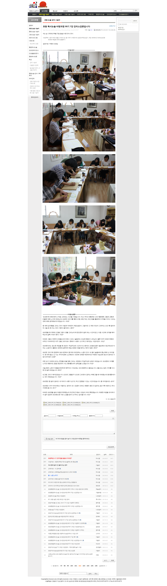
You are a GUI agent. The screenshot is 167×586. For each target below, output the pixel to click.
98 (64, 566)
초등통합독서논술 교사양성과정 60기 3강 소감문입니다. (65, 540)
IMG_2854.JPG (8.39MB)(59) (53, 405)
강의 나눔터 (33, 62)
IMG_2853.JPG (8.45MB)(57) (91, 402)
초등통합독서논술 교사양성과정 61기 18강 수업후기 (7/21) (66, 530)
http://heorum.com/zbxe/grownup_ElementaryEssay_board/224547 (61, 30)
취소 (96, 573)
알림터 (34, 14)
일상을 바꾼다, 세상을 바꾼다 (35, 69)
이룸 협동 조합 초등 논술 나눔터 (35, 92)
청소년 (55, 11)
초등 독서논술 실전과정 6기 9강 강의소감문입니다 (63, 513)
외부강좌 (31, 78)
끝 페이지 (102, 566)
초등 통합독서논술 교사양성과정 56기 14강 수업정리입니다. (66, 527)
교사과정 (44, 11)
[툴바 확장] (113, 418)
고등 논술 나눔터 (69, 14)
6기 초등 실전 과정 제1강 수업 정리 (59, 499)
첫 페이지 (56, 566)
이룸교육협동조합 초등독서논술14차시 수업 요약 (63, 533)
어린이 (65, 11)
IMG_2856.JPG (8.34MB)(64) (72, 405)
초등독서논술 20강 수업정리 (56, 496)
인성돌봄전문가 (123, 14)
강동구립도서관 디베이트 (34, 82)
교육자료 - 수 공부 (53, 468)
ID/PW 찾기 (121, 29)
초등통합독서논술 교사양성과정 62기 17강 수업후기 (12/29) (66, 523)
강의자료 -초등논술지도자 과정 (57, 479)
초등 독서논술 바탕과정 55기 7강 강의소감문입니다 (66, 26)
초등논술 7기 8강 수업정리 (56, 509)
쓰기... (106, 560)
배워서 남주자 (34, 11)
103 (84, 566)
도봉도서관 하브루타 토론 (35, 87)
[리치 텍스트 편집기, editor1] (79, 425)
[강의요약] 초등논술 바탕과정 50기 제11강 (61, 516)
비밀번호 (60, 416)
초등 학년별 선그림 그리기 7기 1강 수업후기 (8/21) (63, 503)
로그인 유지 (123, 24)
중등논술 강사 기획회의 (35, 74)
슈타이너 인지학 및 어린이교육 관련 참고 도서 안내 (63, 486)
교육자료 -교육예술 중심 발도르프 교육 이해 (61, 472)
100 (71, 566)
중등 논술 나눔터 (57, 14)
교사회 (76, 11)
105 (92, 566)
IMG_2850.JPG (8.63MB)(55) (72, 402)
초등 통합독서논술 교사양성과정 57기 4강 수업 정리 (64, 544)
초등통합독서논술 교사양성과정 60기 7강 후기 (62, 537)
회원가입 (120, 27)
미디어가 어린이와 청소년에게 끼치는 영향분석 (62, 482)
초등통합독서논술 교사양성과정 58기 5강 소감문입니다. (65, 492)
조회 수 (111, 454)
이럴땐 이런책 (34, 65)
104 (88, 566)
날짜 (105, 454)
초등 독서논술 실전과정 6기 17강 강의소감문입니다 (64, 520)
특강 (30, 59)
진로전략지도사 (111, 14)
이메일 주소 (76, 416)
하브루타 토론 (34, 44)
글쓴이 (46, 416)
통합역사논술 (100, 14)
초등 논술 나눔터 (44, 14)
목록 (112, 411)
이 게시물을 (110, 399)
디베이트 (91, 14)
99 (68, 566)
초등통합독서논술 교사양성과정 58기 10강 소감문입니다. (65, 506)
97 (61, 566)
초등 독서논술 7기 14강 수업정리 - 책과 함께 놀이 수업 (64, 547)
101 (76, 566)
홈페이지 (92, 416)
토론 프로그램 (81, 14)
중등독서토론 (33, 56)
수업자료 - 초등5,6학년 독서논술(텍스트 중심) (62, 462)
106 (96, 566)
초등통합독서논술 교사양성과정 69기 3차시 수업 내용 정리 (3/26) (68, 489)
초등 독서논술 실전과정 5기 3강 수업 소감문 (61, 550)
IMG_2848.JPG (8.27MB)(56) (53, 402)
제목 (115, 11)
